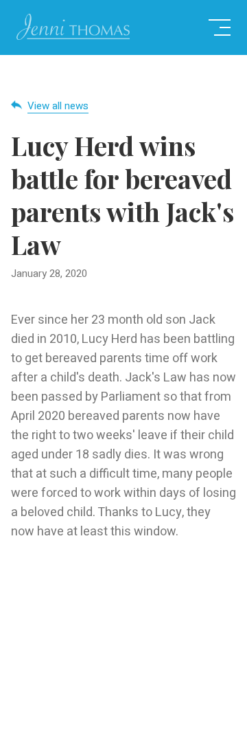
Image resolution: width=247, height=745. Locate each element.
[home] (73, 27)
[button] (219, 27)
